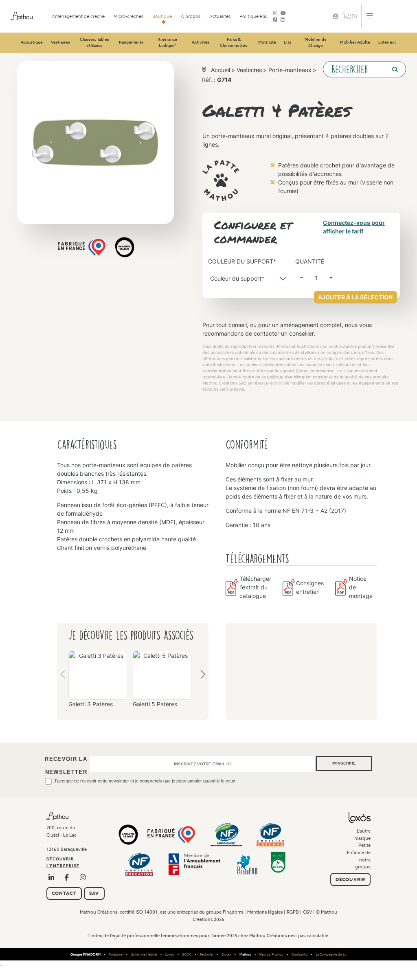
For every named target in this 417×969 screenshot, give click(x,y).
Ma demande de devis (353, 16)
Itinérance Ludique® (167, 42)
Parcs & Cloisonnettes (233, 42)
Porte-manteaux (290, 69)
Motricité (267, 42)
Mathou (245, 954)
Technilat (206, 954)
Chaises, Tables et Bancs (94, 42)
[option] (97, 682)
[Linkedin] (283, 20)
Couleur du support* (242, 261)
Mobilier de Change (316, 42)
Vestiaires (60, 42)
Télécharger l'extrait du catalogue (255, 587)
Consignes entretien (310, 587)
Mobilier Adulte (355, 42)
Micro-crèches (128, 16)
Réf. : (216, 79)
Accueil (220, 69)
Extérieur (387, 42)
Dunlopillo (299, 954)
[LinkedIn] (51, 877)
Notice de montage (361, 587)
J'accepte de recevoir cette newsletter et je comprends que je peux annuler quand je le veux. (145, 780)
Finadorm (233, 912)
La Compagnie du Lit (331, 954)
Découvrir (350, 879)
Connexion (335, 16)
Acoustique (32, 42)
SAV (94, 893)
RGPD (293, 912)
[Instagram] (83, 877)
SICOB (186, 954)
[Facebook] (275, 20)
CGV (307, 912)
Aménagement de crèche (78, 16)
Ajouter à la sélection (355, 297)
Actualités (219, 16)
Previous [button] (63, 676)
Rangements (131, 42)
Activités (200, 42)
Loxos (169, 954)
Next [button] (202, 676)
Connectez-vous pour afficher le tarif (354, 227)
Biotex (226, 954)
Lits (287, 42)
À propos (190, 16)
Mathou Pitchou (271, 954)
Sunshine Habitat (144, 954)
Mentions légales (265, 912)
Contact (64, 893)
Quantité (309, 261)
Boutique (162, 16)
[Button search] (392, 69)
